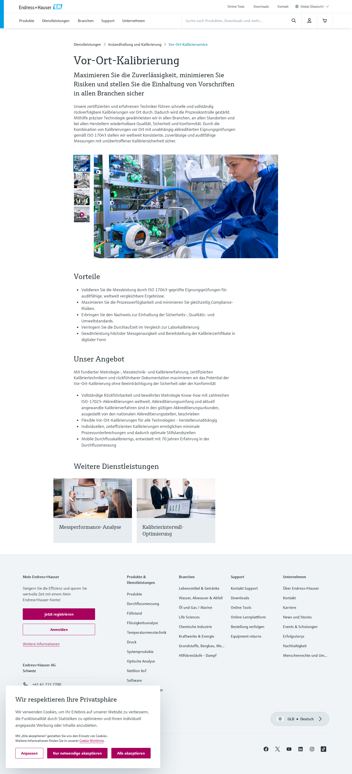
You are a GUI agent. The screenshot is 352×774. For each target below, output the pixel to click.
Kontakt (283, 6)
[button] (59, 614)
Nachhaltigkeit (295, 645)
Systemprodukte (140, 651)
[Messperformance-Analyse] (126, 517)
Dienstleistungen (87, 44)
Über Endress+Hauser (301, 588)
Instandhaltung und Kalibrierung (134, 44)
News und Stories (297, 617)
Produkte (134, 594)
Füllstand (134, 613)
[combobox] (315, 6)
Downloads (261, 6)
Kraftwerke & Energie (196, 636)
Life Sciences (189, 617)
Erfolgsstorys (293, 636)
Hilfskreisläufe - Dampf (197, 655)
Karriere (289, 607)
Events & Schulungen (300, 626)
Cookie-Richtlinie (91, 741)
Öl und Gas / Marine (195, 607)
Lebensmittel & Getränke (199, 588)
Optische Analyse (141, 661)
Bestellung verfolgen (247, 626)
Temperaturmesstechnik (146, 632)
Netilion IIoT (137, 670)
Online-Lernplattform (248, 617)
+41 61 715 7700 (46, 684)
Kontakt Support (244, 588)
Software (134, 680)
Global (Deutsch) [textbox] (312, 6)
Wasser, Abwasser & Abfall (201, 597)
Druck (131, 642)
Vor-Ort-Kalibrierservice (188, 44)
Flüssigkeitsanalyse (142, 622)
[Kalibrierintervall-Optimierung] (209, 517)
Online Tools (235, 6)
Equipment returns (246, 636)
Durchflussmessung (143, 603)
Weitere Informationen (41, 643)
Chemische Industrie (195, 626)
